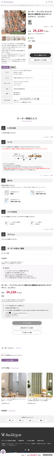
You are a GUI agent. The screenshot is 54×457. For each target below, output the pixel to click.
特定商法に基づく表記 (41, 443)
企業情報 (33, 443)
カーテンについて (5, 301)
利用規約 (49, 443)
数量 (2, 296)
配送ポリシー (4, 445)
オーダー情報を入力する (40, 55)
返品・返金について (13, 445)
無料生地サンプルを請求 (40, 60)
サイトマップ (27, 443)
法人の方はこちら (10, 443)
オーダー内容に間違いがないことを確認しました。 (15, 305)
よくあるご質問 (30, 440)
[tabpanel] (13, 22)
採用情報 (3, 443)
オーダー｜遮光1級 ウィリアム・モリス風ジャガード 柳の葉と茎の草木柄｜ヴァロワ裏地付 (40, 399)
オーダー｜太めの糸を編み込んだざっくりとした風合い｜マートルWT (13, 399)
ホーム (2, 5)
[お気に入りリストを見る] (49, 1)
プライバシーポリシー (19, 443)
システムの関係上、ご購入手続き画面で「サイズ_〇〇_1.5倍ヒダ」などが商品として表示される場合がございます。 (27, 310)
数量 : (23, 455)
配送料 (29, 33)
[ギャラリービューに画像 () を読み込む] (3, 38)
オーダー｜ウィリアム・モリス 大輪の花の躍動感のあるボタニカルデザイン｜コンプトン (22, 5)
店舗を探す (21, 440)
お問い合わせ (40, 440)
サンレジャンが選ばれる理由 (8, 440)
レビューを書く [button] (10, 360)
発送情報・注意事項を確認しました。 (12, 307)
